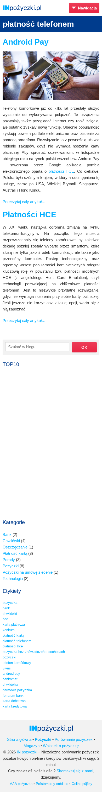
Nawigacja (86, 8)
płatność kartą (13, 635)
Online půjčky (82, 784)
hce (5, 619)
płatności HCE (61, 171)
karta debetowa (14, 701)
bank (6, 608)
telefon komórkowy (17, 663)
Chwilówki (11, 540)
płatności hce (13, 646)
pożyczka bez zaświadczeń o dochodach (34, 652)
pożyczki (9, 657)
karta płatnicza (14, 624)
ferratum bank (13, 696)
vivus (7, 668)
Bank (7, 534)
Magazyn (31, 745)
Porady (9, 559)
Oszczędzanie (15, 547)
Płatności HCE (29, 214)
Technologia (13, 578)
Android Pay (26, 42)
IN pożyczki (27, 752)
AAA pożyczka (21, 784)
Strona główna (19, 739)
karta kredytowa (15, 706)
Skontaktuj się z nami (74, 771)
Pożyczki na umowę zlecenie (28, 572)
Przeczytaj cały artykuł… (24, 201)
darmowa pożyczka (17, 690)
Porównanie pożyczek (74, 739)
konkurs (9, 630)
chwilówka (10, 685)
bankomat (10, 679)
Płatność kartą (15, 553)
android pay (11, 673)
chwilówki (10, 614)
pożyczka (10, 603)
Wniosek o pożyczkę (61, 745)
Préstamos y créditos (52, 784)
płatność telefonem (17, 641)
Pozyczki (11, 566)
